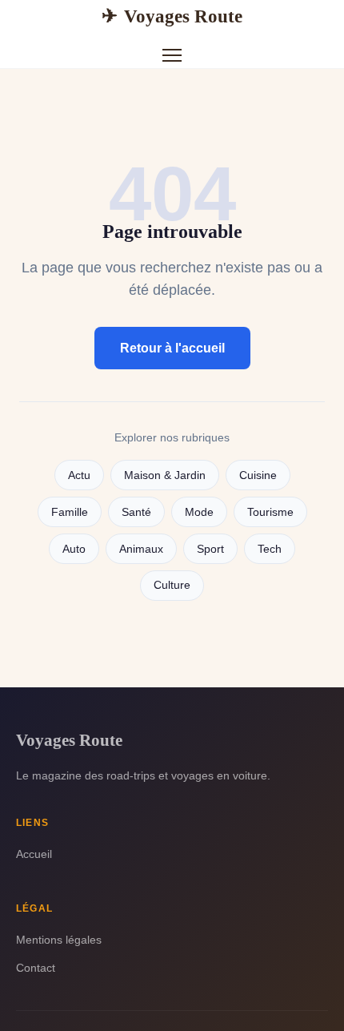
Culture (172, 585)
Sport (210, 549)
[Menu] (172, 55)
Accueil (34, 854)
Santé (136, 512)
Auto (74, 549)
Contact (35, 967)
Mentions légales (59, 939)
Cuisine (258, 475)
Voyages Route (172, 16)
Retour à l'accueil (172, 348)
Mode (199, 512)
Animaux (141, 549)
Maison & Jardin (165, 475)
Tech (270, 549)
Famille (69, 512)
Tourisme (270, 512)
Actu (79, 475)
